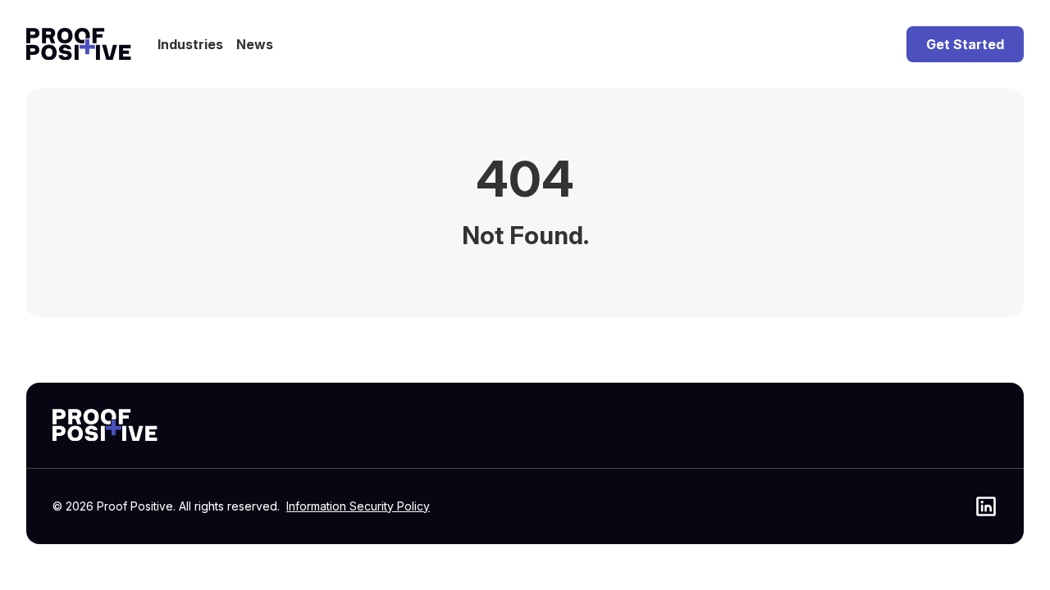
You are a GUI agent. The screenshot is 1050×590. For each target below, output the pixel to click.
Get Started (965, 44)
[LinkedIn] (986, 506)
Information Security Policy (358, 506)
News (254, 44)
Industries (190, 44)
